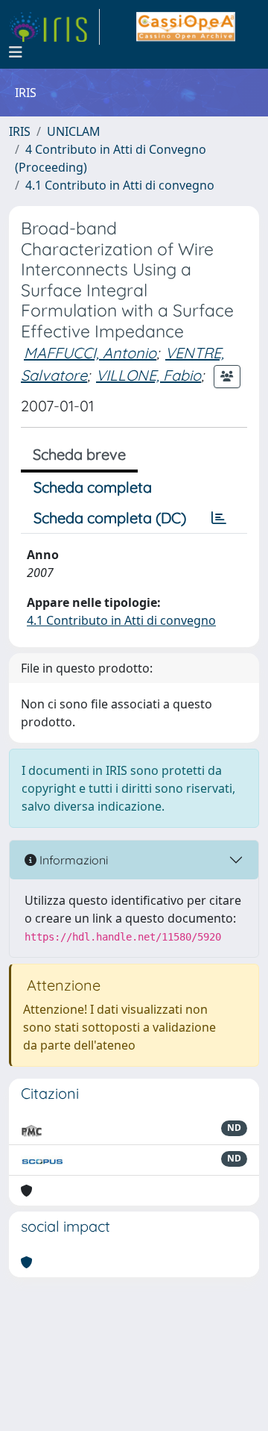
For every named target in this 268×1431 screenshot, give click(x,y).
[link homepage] (54, 27)
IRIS (20, 131)
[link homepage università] (185, 27)
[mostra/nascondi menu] (15, 52)
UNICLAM (73, 131)
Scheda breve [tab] (79, 454)
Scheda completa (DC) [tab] (110, 517)
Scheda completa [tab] (93, 487)
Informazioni (72, 859)
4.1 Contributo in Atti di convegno (119, 185)
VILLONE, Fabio (148, 375)
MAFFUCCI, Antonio (90, 352)
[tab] (219, 518)
